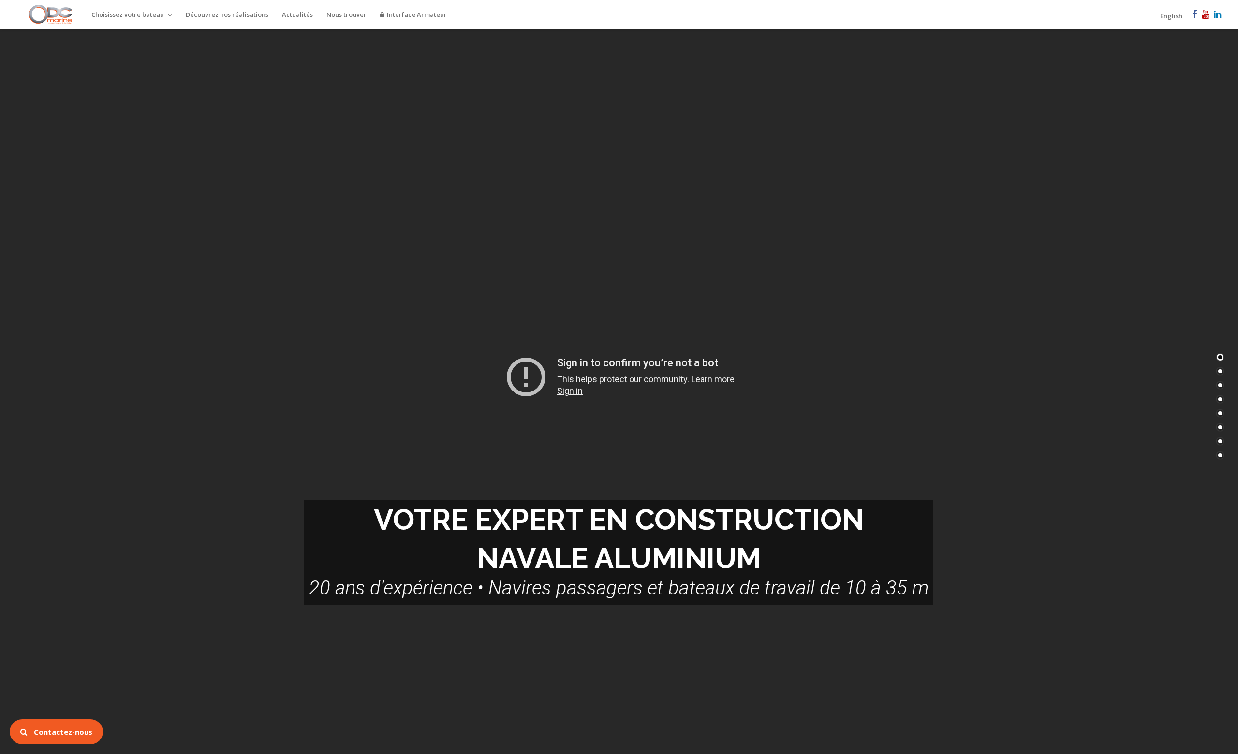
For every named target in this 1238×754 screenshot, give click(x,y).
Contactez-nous (62, 732)
